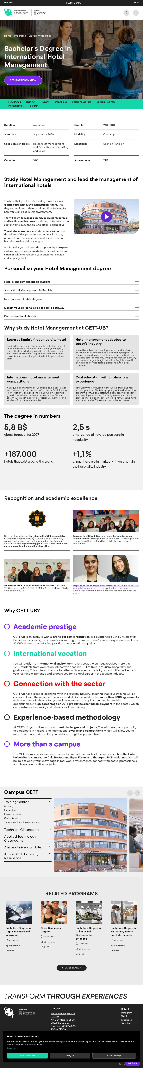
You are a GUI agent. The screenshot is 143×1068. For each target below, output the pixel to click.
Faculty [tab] (45, 102)
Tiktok (124, 1016)
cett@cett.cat (58, 1013)
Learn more (12, 1048)
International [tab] (60, 102)
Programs (20, 35)
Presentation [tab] (14, 102)
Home (7, 35)
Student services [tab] (16, 106)
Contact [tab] (34, 106)
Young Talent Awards (84, 588)
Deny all (70, 1056)
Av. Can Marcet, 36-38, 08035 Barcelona (63, 1021)
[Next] (137, 793)
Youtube (125, 1023)
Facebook (126, 1019)
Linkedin (125, 1009)
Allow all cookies (27, 1056)
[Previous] (130, 793)
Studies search (71, 967)
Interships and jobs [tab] (81, 102)
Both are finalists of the (106, 585)
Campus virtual (73, 3)
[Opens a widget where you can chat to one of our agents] (132, 1063)
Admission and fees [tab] (106, 102)
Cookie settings (114, 1056)
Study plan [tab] (31, 102)
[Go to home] (25, 13)
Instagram (126, 1012)
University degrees (40, 35)
